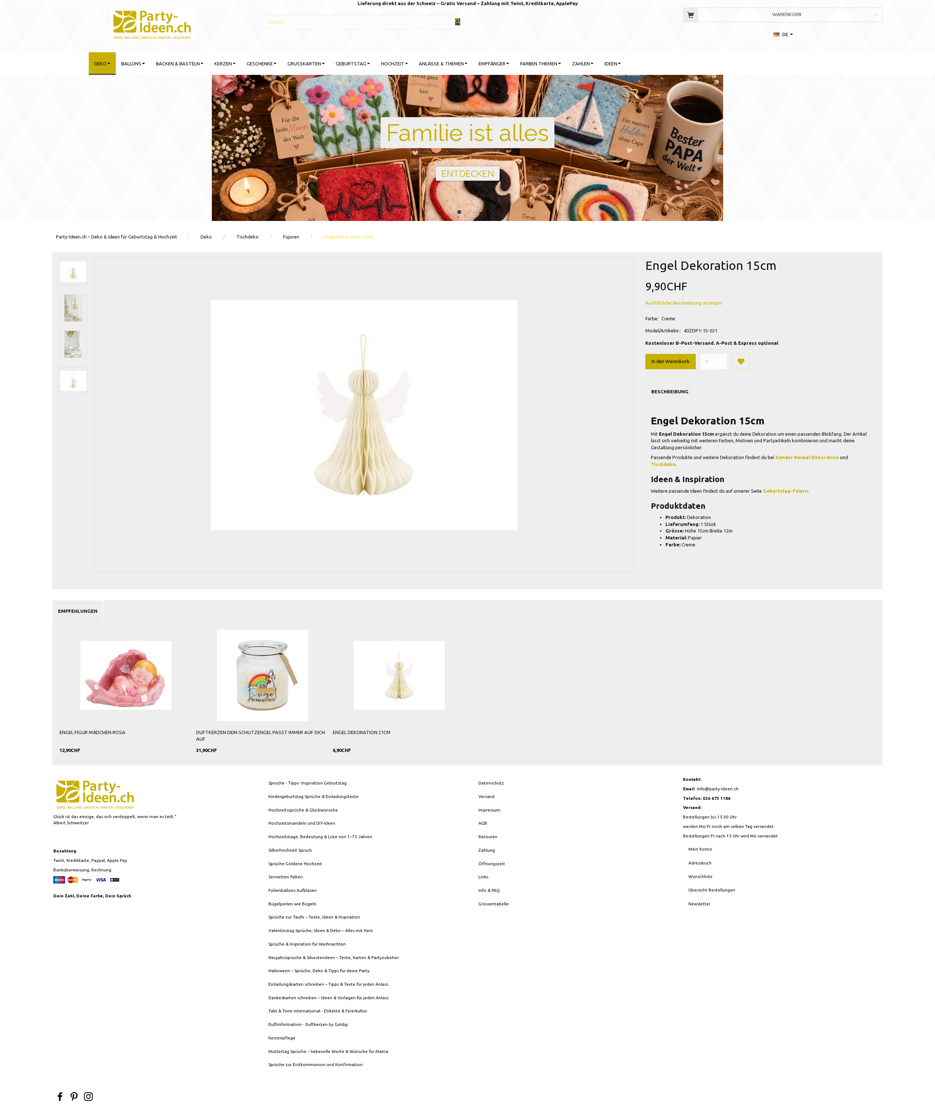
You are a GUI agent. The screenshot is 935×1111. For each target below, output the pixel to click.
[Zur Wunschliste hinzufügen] (741, 362)
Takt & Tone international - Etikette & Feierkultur (317, 1010)
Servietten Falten (285, 876)
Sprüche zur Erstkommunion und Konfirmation (315, 1064)
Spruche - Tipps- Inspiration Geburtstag (307, 782)
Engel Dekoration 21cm (361, 732)
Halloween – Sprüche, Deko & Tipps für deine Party (319, 970)
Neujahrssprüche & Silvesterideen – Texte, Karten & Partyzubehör (333, 957)
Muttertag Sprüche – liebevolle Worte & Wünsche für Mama (328, 1051)
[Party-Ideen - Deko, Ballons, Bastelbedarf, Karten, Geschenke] (152, 23)
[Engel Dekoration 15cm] (364, 415)
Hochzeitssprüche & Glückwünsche (303, 810)
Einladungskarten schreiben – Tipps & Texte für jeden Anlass (328, 984)
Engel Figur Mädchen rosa (92, 732)
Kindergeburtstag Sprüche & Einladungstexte (313, 796)
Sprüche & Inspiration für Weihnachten (307, 944)
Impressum (489, 810)
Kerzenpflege (281, 1037)
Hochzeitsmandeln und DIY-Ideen (301, 823)
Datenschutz (491, 782)
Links (483, 876)
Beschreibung (669, 391)
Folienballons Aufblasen (292, 890)
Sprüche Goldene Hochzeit (295, 863)
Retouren (487, 836)
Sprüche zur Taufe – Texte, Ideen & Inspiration (314, 917)
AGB (482, 823)
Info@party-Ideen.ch (718, 788)
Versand (486, 796)
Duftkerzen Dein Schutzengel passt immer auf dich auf (260, 736)
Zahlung (486, 850)
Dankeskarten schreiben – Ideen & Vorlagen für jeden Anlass (328, 997)
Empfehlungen (78, 611)
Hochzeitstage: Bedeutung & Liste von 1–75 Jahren (320, 836)
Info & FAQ (489, 890)
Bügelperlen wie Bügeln (292, 903)
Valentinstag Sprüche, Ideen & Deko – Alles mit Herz (320, 930)
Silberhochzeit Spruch (290, 850)
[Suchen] (457, 21)
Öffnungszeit (491, 863)
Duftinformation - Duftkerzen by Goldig (308, 1024)
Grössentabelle (493, 903)
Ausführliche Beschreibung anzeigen (683, 302)
